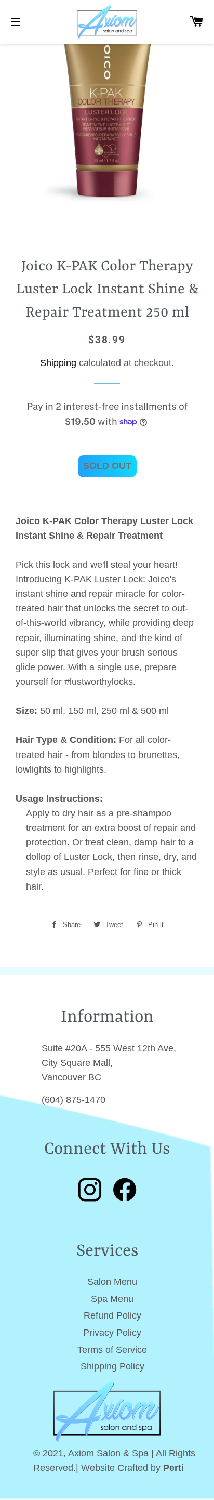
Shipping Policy (112, 1366)
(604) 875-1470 (73, 1099)
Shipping (58, 363)
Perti (173, 1468)
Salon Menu (112, 1281)
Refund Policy (112, 1315)
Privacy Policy (112, 1332)
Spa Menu (112, 1299)
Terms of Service (112, 1350)
